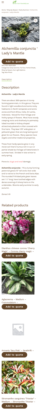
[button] (3, 2)
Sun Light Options (19, 70)
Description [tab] (7, 79)
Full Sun (23, 68)
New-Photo (8, 72)
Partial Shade (30, 68)
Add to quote (14, 61)
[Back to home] (20, 2)
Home (4, 10)
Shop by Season (12, 10)
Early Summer (24, 10)
